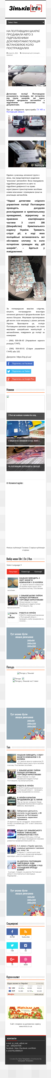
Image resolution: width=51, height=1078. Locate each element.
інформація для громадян (31, 53)
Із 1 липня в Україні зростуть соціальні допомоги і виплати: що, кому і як (30, 848)
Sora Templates (24, 1059)
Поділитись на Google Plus (23, 379)
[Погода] (18, 679)
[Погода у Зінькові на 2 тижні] (25, 681)
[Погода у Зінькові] (25, 673)
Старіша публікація (37, 548)
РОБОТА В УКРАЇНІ (25, 786)
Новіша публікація (14, 548)
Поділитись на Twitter (21, 371)
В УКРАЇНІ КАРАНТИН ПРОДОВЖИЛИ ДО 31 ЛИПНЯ (29, 799)
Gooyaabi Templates (25, 1061)
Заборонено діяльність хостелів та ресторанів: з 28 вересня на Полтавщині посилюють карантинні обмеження (29, 815)
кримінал (10, 55)
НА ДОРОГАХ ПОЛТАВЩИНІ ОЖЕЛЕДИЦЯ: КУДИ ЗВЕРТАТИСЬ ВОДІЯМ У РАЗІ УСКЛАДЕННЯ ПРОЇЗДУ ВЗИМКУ (29, 865)
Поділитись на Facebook (22, 363)
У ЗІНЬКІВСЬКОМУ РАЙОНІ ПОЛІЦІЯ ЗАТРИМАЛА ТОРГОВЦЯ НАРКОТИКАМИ (29, 772)
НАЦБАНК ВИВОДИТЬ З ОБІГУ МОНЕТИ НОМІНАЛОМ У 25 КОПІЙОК (30, 757)
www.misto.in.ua (25, 1026)
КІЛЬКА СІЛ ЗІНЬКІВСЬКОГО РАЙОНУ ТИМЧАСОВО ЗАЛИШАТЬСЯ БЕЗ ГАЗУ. (29, 832)
